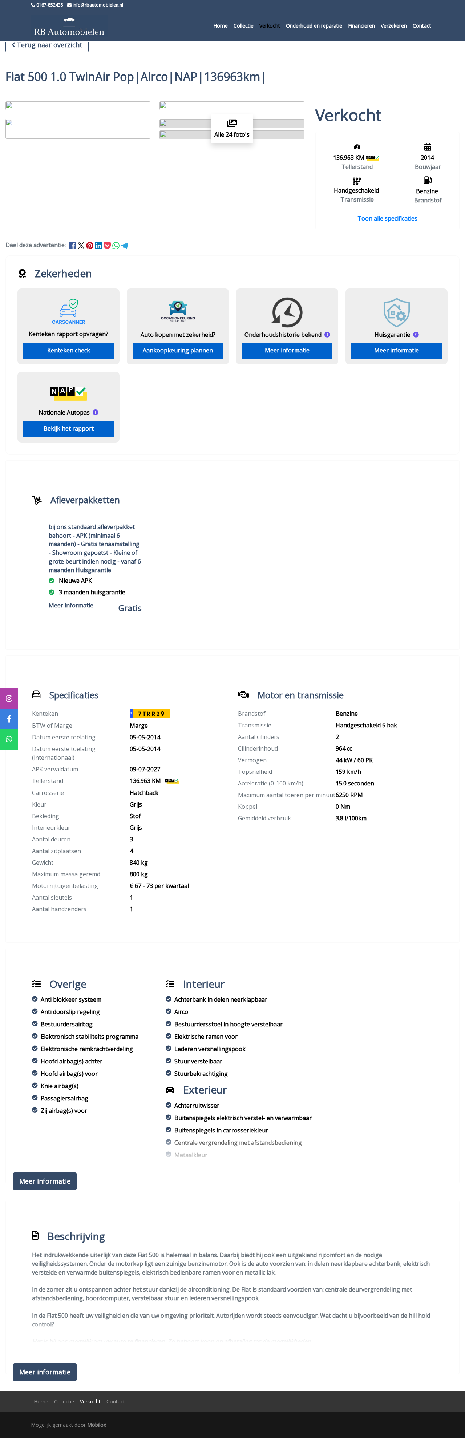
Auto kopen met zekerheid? (178, 335)
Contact (422, 25)
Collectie (244, 25)
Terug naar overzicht (49, 44)
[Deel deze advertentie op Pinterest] (90, 245)
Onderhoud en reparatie (314, 25)
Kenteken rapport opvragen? (68, 334)
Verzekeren (394, 25)
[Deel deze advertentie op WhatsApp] (116, 245)
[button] (387, 218)
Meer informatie (287, 350)
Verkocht (269, 25)
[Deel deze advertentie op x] (81, 245)
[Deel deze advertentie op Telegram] (124, 245)
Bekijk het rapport (69, 428)
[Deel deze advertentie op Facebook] (73, 245)
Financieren (361, 25)
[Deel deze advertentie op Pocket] (108, 245)
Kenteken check (68, 350)
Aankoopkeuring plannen (178, 350)
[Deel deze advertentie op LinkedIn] (99, 245)
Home (220, 25)
